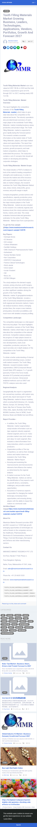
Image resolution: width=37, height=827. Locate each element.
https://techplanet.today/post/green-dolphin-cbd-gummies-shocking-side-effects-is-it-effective (16, 802)
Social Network (7, 2)
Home (30, 621)
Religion (19, 627)
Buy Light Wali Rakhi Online (12, 768)
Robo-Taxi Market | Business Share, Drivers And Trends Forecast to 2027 (16, 665)
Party (11, 627)
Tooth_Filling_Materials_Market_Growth (19, 596)
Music (14, 624)
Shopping (28, 627)
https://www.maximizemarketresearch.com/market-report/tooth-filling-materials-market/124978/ (18, 511)
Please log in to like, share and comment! (14, 603)
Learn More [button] (8, 819)
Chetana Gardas (8, 673)
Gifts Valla (6, 775)
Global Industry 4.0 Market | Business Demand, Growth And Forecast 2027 (16, 735)
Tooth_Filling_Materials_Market (16, 587)
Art (3, 615)
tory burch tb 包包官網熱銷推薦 (14, 698)
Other (6, 11)
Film (11, 618)
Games (4, 621)
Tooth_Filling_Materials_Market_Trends (19, 593)
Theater (13, 630)
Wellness (22, 630)
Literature (5, 624)
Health (22, 621)
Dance (25, 615)
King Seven (7, 709)
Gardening (13, 621)
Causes (9, 615)
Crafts (17, 615)
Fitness (18, 618)
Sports (4, 630)
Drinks (4, 618)
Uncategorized (7, 633)
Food (25, 618)
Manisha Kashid (13, 41)
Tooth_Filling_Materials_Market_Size (18, 590)
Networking (24, 624)
